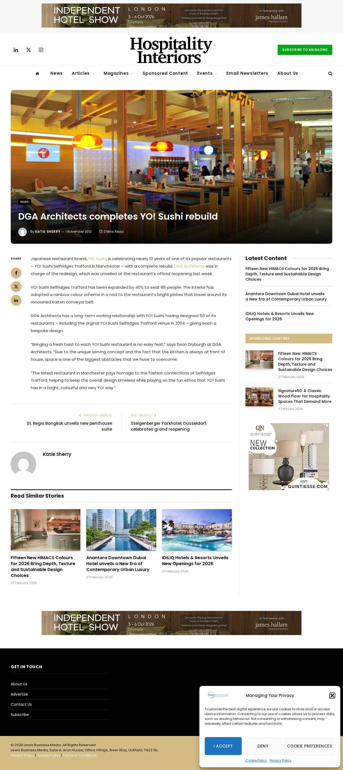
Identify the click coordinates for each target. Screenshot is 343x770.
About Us (287, 73)
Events (205, 73)
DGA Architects (189, 266)
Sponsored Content (165, 73)
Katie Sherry (47, 231)
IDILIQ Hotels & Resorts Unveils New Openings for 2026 (195, 561)
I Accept (223, 746)
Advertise (19, 694)
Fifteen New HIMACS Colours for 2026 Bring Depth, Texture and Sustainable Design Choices (43, 566)
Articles (81, 73)
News (56, 73)
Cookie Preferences (309, 746)
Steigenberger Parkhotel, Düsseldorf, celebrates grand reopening (169, 426)
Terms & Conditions (80, 755)
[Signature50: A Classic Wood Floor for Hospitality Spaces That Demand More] (259, 397)
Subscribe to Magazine (305, 49)
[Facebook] (16, 273)
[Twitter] (16, 286)
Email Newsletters (247, 73)
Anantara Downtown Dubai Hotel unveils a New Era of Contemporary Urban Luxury (118, 563)
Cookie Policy (256, 760)
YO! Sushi (97, 258)
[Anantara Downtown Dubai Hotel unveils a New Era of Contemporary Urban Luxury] (121, 530)
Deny (263, 746)
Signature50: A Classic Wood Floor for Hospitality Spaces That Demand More (304, 396)
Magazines (116, 73)
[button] (332, 695)
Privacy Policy (281, 760)
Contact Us (21, 704)
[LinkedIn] (16, 300)
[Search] (329, 73)
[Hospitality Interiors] (171, 50)
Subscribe (20, 714)
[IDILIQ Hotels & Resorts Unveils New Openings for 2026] (197, 530)
